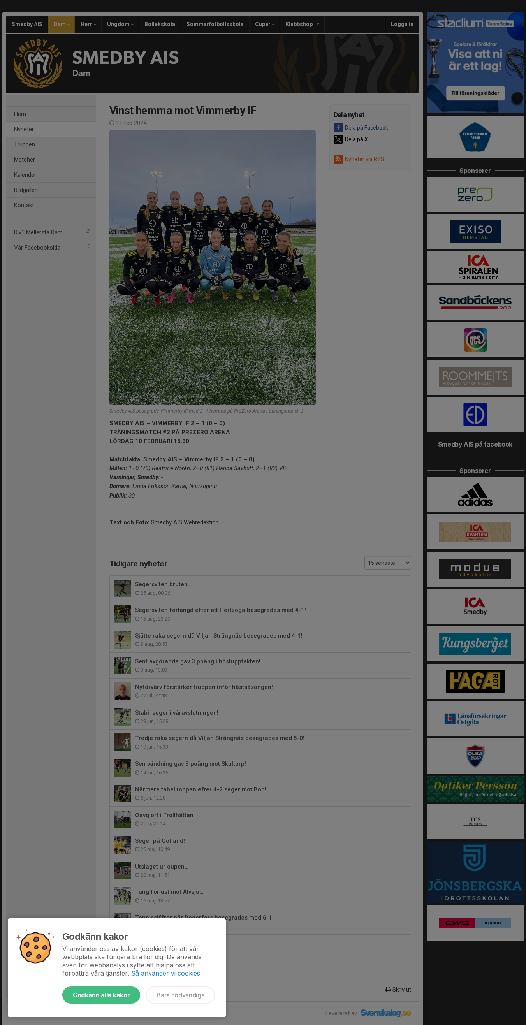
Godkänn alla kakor (101, 995)
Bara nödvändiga (180, 995)
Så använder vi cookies (165, 973)
